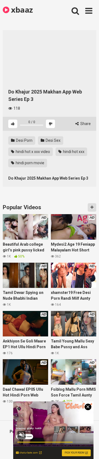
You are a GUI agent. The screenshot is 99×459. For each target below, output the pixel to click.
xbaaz (21, 9)
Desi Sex (53, 140)
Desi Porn (23, 140)
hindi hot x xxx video (32, 151)
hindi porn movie (29, 163)
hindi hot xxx (73, 151)
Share (85, 123)
